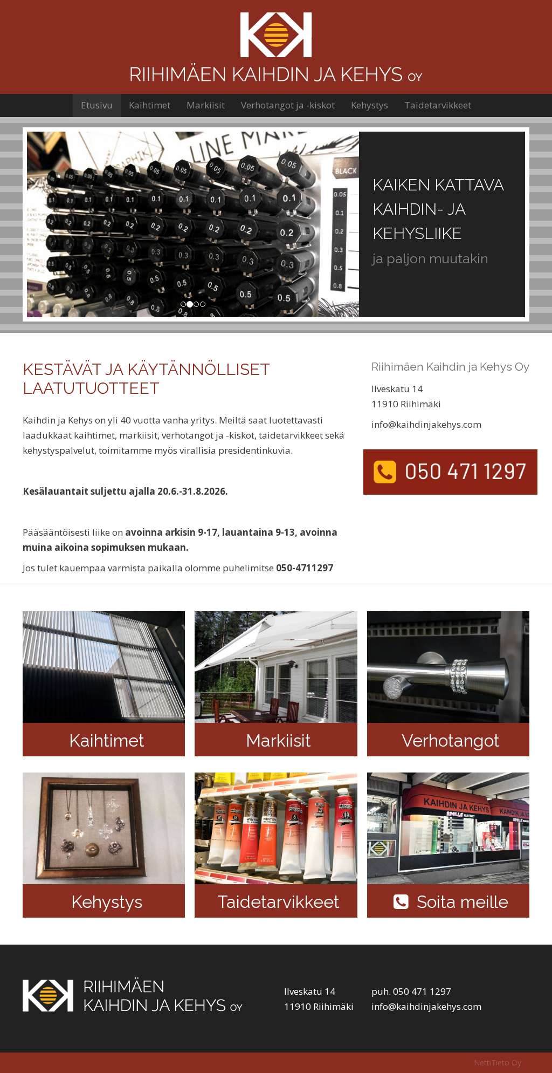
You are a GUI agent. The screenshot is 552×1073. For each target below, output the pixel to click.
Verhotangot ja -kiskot (288, 105)
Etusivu (97, 105)
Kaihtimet (149, 105)
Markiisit (206, 105)
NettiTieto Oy (497, 1062)
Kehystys (369, 105)
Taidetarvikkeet (437, 105)
